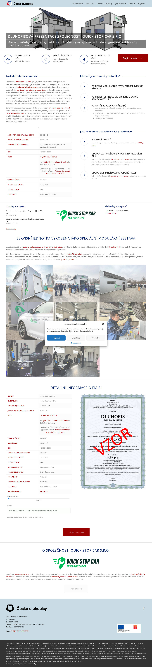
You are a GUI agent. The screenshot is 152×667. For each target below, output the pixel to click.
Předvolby (96, 338)
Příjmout (56, 338)
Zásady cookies (76, 343)
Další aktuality (11, 229)
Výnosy (9, 505)
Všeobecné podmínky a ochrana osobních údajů (21, 664)
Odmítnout (76, 338)
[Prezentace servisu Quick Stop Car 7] (29, 358)
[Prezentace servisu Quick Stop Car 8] (76, 358)
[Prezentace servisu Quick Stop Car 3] (123, 283)
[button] (103, 324)
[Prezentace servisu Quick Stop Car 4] (29, 321)
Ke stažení (44, 491)
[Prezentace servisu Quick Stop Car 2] (76, 283)
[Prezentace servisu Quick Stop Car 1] (29, 283)
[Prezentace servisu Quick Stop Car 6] (123, 321)
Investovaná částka (13, 496)
